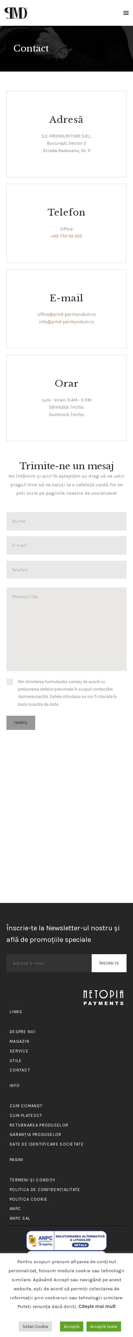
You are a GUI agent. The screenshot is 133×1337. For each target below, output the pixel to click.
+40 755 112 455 (66, 236)
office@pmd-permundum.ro (66, 314)
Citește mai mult (97, 1306)
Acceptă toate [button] (103, 1326)
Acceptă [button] (71, 1326)
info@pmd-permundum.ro (66, 322)
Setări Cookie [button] (35, 1326)
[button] (126, 13)
